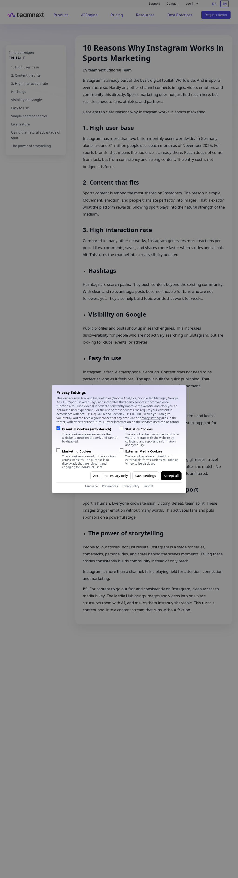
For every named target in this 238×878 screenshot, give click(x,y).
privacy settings (151, 418)
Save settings (145, 475)
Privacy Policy (130, 486)
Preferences (110, 486)
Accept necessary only (110, 475)
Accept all (171, 475)
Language (91, 486)
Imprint (148, 486)
